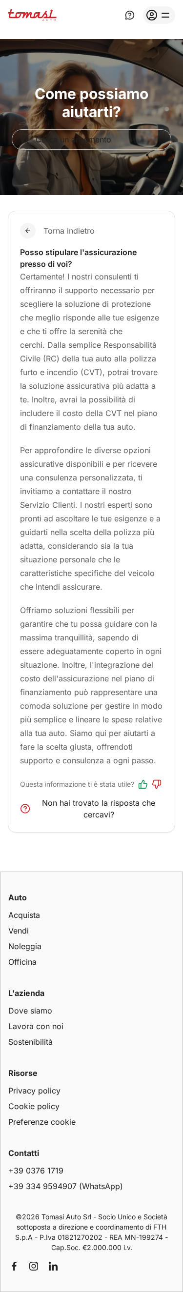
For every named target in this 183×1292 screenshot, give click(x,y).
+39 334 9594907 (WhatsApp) (65, 1186)
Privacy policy (34, 1090)
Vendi (18, 930)
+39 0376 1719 (35, 1170)
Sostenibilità (30, 1042)
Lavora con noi (35, 1026)
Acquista (24, 915)
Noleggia (24, 946)
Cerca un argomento (73, 139)
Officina (22, 962)
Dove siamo (30, 1010)
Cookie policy (34, 1106)
